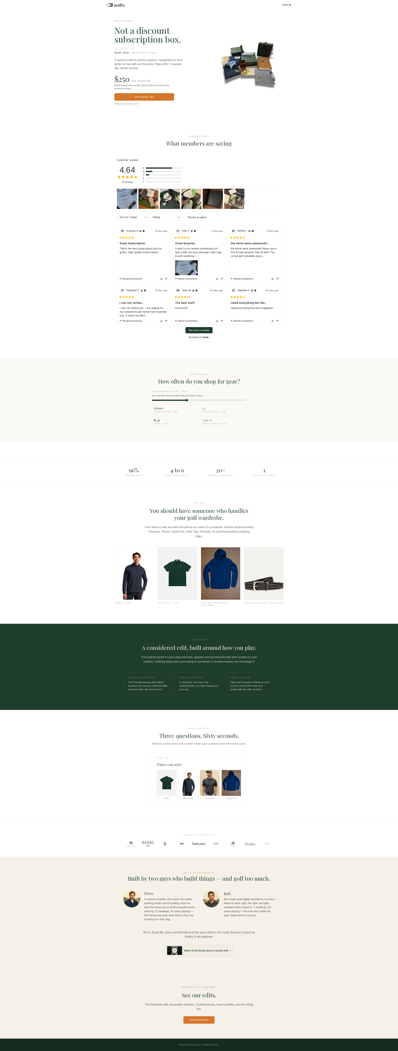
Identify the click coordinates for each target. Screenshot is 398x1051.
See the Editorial (199, 1020)
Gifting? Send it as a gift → (126, 104)
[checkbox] (199, 217)
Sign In (286, 5)
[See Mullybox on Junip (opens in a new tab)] (206, 337)
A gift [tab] (152, 52)
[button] (162, 168)
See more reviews (199, 330)
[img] (140, 231)
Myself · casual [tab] (121, 52)
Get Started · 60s (144, 97)
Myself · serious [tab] (139, 52)
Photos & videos (197, 217)
